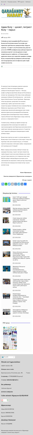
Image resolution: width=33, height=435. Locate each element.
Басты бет (3, 2)
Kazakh (6, 357)
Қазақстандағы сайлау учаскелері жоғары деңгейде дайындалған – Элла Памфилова (20, 232)
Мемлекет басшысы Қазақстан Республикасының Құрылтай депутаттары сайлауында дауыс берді (20, 270)
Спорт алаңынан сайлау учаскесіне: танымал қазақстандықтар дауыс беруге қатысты (20, 220)
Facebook (1, 4)
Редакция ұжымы (12, 2)
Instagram (4, 4)
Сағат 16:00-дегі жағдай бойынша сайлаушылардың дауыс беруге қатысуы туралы (21, 199)
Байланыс (28, 2)
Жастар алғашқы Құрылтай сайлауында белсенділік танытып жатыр (21, 210)
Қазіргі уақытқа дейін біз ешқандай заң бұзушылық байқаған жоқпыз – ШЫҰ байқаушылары (21, 243)
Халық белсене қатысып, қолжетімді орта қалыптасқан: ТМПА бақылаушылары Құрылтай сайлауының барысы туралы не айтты (21, 256)
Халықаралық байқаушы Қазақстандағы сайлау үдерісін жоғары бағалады (21, 311)
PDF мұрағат (21, 2)
